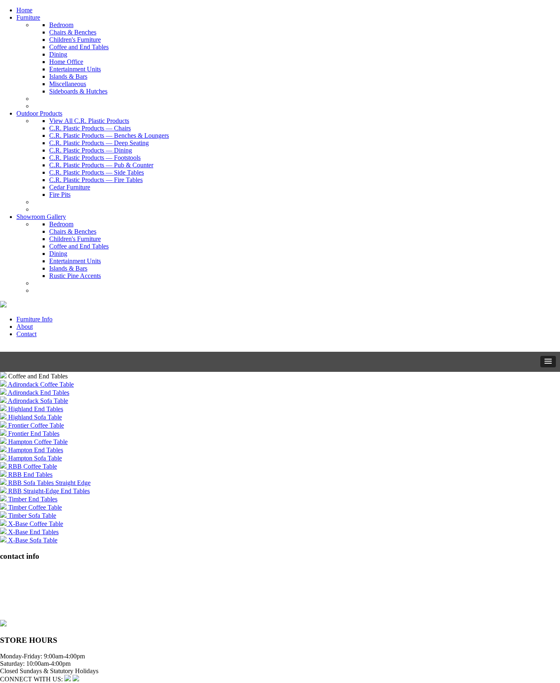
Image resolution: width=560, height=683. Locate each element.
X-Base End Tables (33, 531)
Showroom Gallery (41, 216)
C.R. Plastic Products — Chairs (90, 128)
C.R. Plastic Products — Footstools (95, 157)
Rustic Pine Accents (75, 275)
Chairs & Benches (72, 32)
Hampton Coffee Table (37, 441)
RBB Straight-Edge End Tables (48, 490)
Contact (26, 333)
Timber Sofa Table (31, 515)
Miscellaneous (67, 83)
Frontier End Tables (33, 433)
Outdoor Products (39, 113)
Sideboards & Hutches (78, 91)
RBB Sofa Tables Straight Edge (49, 482)
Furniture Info (34, 319)
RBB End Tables (29, 474)
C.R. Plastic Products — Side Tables (96, 172)
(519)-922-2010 (20, 601)
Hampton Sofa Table (34, 458)
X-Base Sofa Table (32, 540)
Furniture (28, 17)
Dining (58, 54)
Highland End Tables (35, 408)
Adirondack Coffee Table (40, 384)
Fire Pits (60, 194)
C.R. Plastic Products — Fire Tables (96, 179)
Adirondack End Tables (38, 392)
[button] (548, 361)
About (24, 326)
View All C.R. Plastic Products (89, 120)
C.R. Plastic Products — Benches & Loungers (109, 135)
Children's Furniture (75, 39)
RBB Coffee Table (32, 466)
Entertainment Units (75, 69)
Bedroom (61, 24)
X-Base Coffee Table (35, 523)
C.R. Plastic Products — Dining (90, 150)
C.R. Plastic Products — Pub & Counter (101, 165)
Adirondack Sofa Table (37, 400)
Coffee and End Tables (79, 46)
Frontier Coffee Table (35, 425)
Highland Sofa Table (34, 417)
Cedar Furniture (69, 187)
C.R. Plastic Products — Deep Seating (99, 142)
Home (24, 10)
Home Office (66, 61)
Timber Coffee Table (34, 507)
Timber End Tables (32, 499)
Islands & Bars (68, 76)
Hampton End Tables (35, 449)
